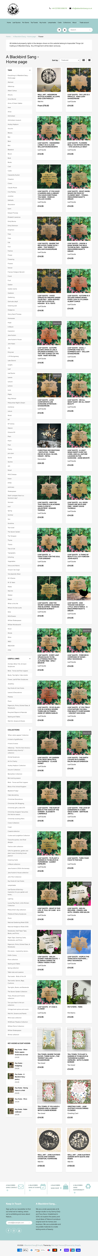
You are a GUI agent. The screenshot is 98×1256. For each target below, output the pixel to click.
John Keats (11, 344)
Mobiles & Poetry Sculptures (17, 914)
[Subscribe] (29, 1223)
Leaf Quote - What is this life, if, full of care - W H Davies (49, 910)
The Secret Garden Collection (17, 991)
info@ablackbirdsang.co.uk (82, 8)
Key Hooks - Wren (21, 1099)
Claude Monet (12, 187)
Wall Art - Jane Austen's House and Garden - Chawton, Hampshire (49, 1157)
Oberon (10, 428)
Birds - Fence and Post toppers (18, 671)
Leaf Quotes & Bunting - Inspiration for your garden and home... (18, 892)
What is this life (13, 603)
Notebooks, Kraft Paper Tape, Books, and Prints (17, 932)
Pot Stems (25, 22)
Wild (9, 612)
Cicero (10, 183)
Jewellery (11, 684)
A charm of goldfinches (15, 739)
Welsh (10, 599)
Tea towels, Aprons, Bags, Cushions (16, 982)
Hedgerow (11, 310)
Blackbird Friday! (13, 791)
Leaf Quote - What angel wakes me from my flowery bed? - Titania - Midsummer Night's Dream (79, 195)
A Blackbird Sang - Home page (24, 37)
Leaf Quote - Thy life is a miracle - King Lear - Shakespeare (79, 97)
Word (9, 629)
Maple (10, 394)
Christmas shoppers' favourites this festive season (18, 813)
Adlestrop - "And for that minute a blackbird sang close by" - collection (19, 750)
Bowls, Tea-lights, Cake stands (18, 675)
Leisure (10, 382)
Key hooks (43, 22)
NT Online (11, 424)
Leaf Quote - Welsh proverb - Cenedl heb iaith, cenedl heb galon (78, 910)
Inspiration (11, 331)
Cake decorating (13, 795)
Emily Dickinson (13, 225)
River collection (13, 959)
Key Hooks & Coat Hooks (16, 688)
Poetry (10, 449)
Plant (9, 436)
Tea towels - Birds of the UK (17, 976)
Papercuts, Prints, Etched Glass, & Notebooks (19, 707)
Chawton (11, 179)
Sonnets (10, 502)
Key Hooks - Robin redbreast (21, 1110)
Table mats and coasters (16, 972)
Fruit (9, 280)
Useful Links (13, 659)
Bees (9, 141)
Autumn (10, 128)
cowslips (10, 196)
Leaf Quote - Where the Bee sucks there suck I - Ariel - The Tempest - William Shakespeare (48, 246)
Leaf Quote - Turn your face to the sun (78, 859)
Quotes (10, 462)
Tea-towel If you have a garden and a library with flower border (49, 1108)
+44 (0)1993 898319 (59, 8)
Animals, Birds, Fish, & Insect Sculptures (17, 665)
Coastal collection (14, 831)
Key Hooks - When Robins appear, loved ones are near (21, 1052)
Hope (9, 322)
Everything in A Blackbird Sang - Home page (18, 77)
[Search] (90, 30)
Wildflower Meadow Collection (18, 1022)
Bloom (10, 154)
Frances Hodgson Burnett (16, 272)
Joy (9, 348)
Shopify (40, 1245)
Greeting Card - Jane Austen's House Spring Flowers (78, 1108)
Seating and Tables (14, 717)
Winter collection (13, 1034)
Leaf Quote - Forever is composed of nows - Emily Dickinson (78, 657)
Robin (10, 479)
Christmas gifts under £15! (16, 808)
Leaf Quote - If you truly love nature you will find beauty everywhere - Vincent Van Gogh (79, 710)
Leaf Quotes (17, 22)
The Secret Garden (14, 532)
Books (10, 162)
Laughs (10, 365)
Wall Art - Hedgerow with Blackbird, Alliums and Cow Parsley (49, 97)
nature (10, 411)
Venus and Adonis (14, 565)
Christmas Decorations (15, 799)
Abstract (10, 82)
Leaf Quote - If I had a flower (47, 1008)
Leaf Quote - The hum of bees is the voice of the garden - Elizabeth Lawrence (48, 811)
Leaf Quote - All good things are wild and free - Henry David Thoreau (78, 505)
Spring (10, 511)
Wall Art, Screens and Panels (17, 1013)
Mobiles (10, 697)
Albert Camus (12, 90)
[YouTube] (19, 1230)
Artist (9, 112)
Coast (10, 827)
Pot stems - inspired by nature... (18, 951)
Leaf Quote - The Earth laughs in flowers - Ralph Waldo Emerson (78, 759)
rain (9, 466)
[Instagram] (13, 1230)
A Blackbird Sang (29, 1245)
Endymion (11, 230)
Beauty (10, 133)
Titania (10, 544)
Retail (10, 470)
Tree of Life (11, 549)
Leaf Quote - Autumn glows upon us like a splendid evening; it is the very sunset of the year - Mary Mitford (48, 352)
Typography (11, 553)
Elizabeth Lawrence (14, 217)
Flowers (10, 263)
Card (9, 166)
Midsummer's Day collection (17, 910)
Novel (10, 415)
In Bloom (10, 327)
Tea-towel (11, 527)
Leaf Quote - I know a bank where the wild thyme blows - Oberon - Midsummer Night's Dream (78, 247)
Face (9, 234)
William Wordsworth (14, 624)
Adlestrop (11, 86)
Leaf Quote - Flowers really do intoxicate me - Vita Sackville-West (79, 145)
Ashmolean (11, 116)
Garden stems (12, 289)
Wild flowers (12, 616)
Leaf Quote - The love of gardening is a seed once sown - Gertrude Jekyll (79, 811)
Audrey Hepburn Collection (17, 765)
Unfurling (11, 557)
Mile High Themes (58, 1245)
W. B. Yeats (11, 582)
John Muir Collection (14, 877)
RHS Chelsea (12, 474)
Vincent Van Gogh (14, 570)
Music (10, 701)
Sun (9, 519)
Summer (10, 515)
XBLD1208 (11, 646)
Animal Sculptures (14, 757)
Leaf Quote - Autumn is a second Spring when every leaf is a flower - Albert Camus (79, 298)
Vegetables (11, 561)
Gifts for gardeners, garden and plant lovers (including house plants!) (18, 853)
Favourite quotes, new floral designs (17, 841)
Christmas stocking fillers (16, 818)
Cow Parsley (12, 192)
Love (9, 390)
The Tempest (12, 536)
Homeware (11, 318)
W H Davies (11, 578)
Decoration (11, 204)
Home (9, 22)
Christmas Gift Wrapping (16, 803)
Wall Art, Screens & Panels (16, 721)
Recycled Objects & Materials (17, 712)
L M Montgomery (13, 356)
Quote (10, 457)
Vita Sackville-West (14, 574)
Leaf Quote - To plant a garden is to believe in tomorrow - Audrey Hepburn (48, 861)
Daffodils (11, 200)
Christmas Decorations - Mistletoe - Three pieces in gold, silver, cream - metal (49, 453)
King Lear (11, 352)
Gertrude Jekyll (13, 301)
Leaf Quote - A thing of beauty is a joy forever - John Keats (79, 557)
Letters (10, 386)
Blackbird (11, 150)
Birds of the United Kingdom (17, 786)
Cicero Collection (13, 823)
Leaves (10, 377)
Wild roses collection (15, 1018)
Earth (9, 209)
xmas (9, 650)
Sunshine (11, 523)
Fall (9, 242)
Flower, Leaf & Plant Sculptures (18, 679)
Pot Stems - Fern (75, 1007)
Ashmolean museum (14, 120)
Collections (67, 22)
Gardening (11, 297)
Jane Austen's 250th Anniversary (18, 868)
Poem (9, 441)
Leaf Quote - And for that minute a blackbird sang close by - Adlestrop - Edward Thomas (49, 506)
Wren (9, 637)
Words (10, 633)
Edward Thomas (13, 213)
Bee (9, 137)
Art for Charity (12, 761)
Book (9, 158)
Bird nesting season (14, 778)
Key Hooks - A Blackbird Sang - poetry (20, 1076)
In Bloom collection (14, 864)
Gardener (11, 293)
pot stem (11, 453)
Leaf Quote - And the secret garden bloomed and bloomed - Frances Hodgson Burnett (49, 606)
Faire (9, 238)
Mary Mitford (12, 398)
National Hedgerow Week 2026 (18, 926)
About (74, 22)
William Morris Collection (16, 1026)
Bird (9, 145)
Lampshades (52, 22)
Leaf (9, 369)
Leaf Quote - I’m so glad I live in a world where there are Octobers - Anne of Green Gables (49, 710)
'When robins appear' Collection (18, 735)
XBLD (9, 641)
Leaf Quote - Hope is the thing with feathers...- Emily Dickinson (78, 959)
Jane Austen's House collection (18, 872)
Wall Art (10, 591)
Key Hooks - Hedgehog (19, 1064)
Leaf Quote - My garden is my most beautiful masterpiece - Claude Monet (48, 760)
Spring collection (13, 968)
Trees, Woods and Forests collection (16, 997)
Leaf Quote (11, 373)
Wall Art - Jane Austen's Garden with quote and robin (79, 1157)
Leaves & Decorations (15, 692)
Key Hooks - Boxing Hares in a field (21, 1089)
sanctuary (11, 487)
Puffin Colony (12, 955)
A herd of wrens (13, 743)
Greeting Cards (13, 860)
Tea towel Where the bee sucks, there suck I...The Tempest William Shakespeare (49, 1057)
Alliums (10, 95)
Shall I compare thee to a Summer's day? (16, 497)
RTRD (9, 483)
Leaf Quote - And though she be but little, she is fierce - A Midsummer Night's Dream (77, 607)
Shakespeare (12, 491)
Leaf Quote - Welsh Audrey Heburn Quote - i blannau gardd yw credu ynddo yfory (49, 960)
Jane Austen (12, 335)
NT (9, 419)
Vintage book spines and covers (18, 1009)
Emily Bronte (12, 221)
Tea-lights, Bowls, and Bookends (18, 987)
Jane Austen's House (15, 339)
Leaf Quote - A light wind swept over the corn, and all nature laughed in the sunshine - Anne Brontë (79, 454)
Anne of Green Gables (15, 103)
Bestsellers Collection (15, 774)
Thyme (10, 540)
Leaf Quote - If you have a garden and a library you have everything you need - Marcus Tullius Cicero (49, 195)
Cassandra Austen (14, 175)
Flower (10, 255)
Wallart (10, 595)
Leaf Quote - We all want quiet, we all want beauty (79, 402)
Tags (10, 70)
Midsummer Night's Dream (16, 403)
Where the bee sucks (15, 608)
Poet (9, 445)
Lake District (12, 360)
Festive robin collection (15, 846)
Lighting (10, 899)
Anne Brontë (12, 99)
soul (9, 506)
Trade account (84, 22)
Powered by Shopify (73, 1245)
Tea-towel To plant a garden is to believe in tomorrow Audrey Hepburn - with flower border (78, 1058)
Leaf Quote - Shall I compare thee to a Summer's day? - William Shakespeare (78, 351)
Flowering (11, 259)
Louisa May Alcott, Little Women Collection (18, 904)
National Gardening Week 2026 (18, 922)
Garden (10, 284)
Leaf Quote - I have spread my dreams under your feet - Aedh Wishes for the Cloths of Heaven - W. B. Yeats (49, 299)
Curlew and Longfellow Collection (19, 835)
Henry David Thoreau (14, 314)
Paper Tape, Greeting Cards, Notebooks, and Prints (17, 939)
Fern (9, 247)
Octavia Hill (11, 432)
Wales (10, 587)
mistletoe (11, 407)
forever (10, 268)
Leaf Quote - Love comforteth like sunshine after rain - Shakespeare (47, 403)
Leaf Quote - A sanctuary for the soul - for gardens (49, 557)
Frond (10, 276)
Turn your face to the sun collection (16, 1004)
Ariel (9, 107)
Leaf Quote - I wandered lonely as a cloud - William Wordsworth (49, 145)
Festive (10, 251)
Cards (60, 22)
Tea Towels (34, 22)
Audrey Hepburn (13, 124)
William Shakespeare (14, 620)
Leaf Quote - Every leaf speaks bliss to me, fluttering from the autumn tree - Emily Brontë (48, 659)
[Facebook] (8, 1230)
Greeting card (12, 306)
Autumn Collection (14, 770)
